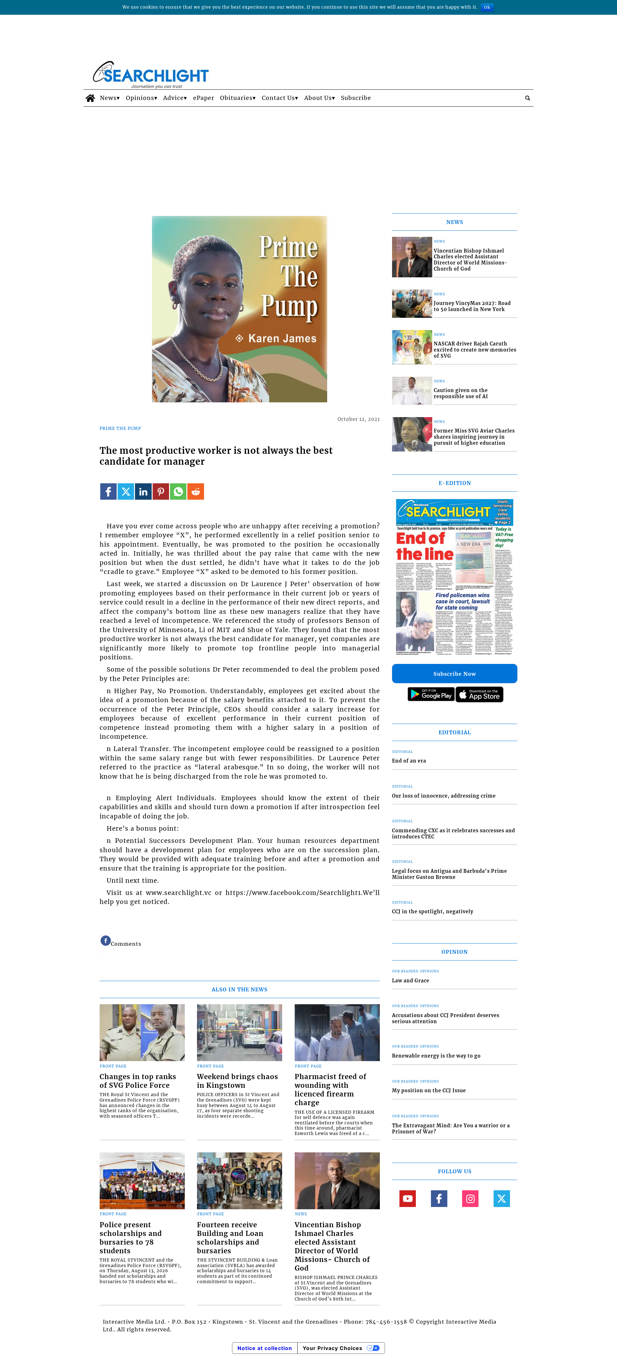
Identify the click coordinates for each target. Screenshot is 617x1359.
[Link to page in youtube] (407, 1198)
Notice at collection (264, 1348)
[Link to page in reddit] (195, 491)
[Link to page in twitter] (126, 491)
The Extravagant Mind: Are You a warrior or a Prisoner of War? (451, 1129)
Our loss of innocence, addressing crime (444, 796)
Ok (487, 7)
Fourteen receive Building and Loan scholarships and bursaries (230, 1238)
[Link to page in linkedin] (143, 491)
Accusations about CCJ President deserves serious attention (445, 1018)
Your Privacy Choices (332, 1348)
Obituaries (236, 98)
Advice (173, 98)
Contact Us (278, 98)
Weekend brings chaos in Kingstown (237, 1081)
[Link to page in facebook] (108, 491)
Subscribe (356, 98)
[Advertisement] (308, 155)
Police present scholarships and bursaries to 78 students (131, 1238)
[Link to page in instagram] (470, 1198)
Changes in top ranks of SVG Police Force (138, 1081)
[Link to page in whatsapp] (178, 491)
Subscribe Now (455, 674)
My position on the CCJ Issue (429, 1091)
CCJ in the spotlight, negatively (432, 912)
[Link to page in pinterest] (161, 491)
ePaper (203, 98)
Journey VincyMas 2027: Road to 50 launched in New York (472, 306)
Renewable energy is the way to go (436, 1056)
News (108, 98)
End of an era (409, 761)
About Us (318, 98)
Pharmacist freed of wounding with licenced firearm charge (330, 1090)
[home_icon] (90, 98)
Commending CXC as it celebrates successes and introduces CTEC (453, 834)
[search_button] (527, 98)
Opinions (140, 98)
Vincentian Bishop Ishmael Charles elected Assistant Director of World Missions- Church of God (332, 1247)
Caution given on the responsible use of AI (461, 393)
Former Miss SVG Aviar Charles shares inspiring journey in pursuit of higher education (474, 437)
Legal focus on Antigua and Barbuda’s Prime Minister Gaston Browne (449, 874)
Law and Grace (410, 981)
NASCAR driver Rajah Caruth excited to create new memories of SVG (475, 350)
